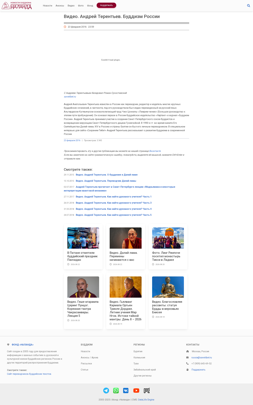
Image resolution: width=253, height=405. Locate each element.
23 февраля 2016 (72, 140)
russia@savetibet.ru (202, 357)
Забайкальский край (145, 369)
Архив (95, 357)
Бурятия (138, 351)
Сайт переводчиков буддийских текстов (29, 374)
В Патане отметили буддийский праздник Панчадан (82, 256)
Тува (136, 363)
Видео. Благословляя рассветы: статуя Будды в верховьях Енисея (167, 307)
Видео (71, 5)
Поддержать (106, 5)
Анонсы (60, 5)
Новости (47, 5)
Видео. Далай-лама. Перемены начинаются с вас (124, 256)
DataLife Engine (146, 399)
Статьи (84, 369)
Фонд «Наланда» (23, 344)
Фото (81, 5)
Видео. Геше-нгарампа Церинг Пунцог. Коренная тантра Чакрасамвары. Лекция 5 (83, 309)
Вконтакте (155, 151)
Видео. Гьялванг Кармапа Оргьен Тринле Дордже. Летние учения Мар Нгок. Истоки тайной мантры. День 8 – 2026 (125, 310)
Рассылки (86, 363)
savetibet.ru (70, 96)
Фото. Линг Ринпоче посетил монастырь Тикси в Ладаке (166, 256)
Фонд (90, 5)
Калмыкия (139, 357)
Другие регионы (143, 375)
